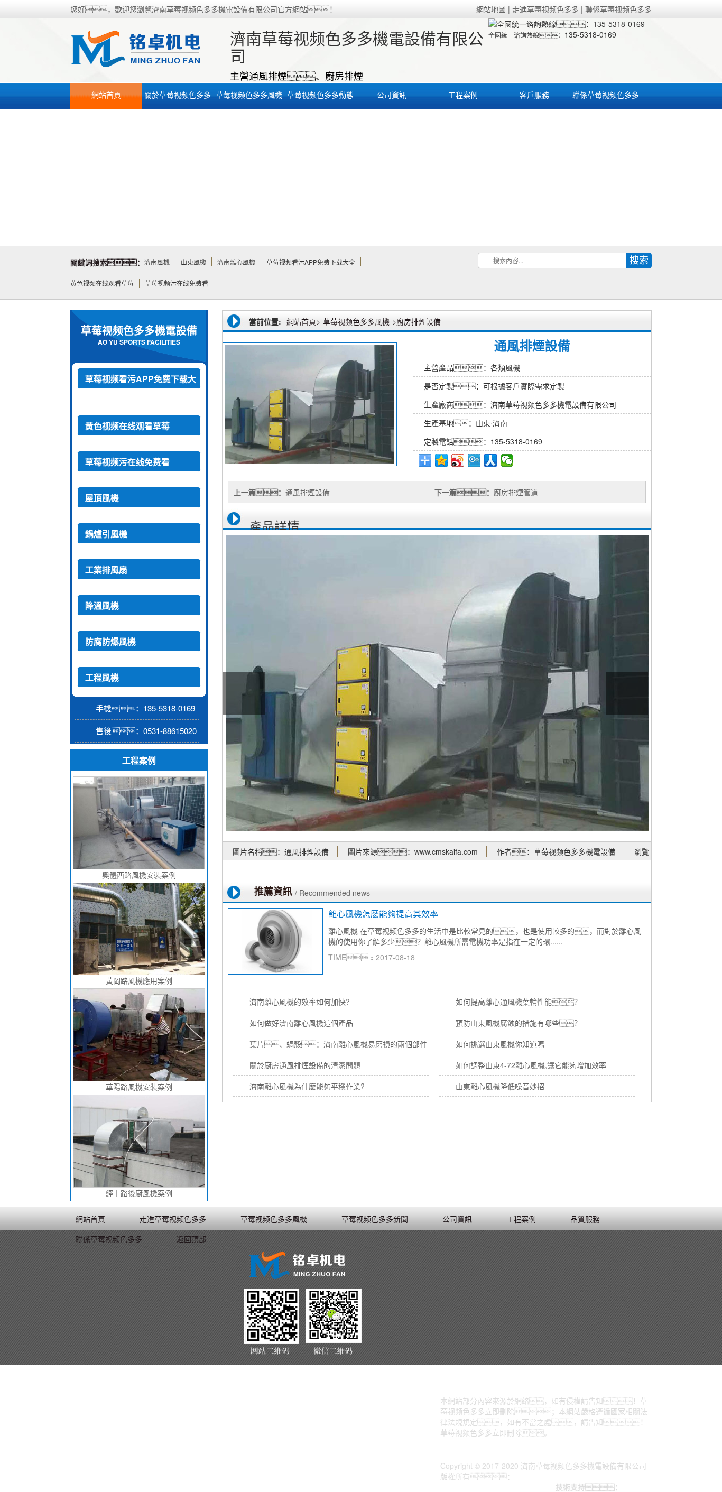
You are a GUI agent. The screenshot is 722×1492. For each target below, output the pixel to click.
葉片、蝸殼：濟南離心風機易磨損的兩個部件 (338, 1044)
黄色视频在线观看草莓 (127, 426)
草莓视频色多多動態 (320, 94)
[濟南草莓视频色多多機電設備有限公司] (142, 50)
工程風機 (102, 677)
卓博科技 (637, 1486)
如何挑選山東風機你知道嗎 (500, 1044)
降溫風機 (102, 605)
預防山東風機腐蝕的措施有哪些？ (518, 1022)
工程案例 (463, 94)
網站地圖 (491, 9)
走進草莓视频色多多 (545, 9)
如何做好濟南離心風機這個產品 (301, 1022)
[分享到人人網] (490, 460)
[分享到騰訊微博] (474, 460)
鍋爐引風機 (106, 533)
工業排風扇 (106, 569)
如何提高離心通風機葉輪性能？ (518, 1001)
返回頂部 (191, 1239)
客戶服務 (534, 94)
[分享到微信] (507, 460)
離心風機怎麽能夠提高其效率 (383, 913)
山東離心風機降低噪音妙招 (500, 1086)
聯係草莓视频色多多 (618, 9)
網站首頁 (106, 94)
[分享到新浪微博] (458, 460)
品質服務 (585, 1218)
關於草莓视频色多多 (177, 94)
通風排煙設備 (307, 492)
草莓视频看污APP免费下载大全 (140, 389)
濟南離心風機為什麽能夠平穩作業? (307, 1086)
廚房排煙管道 (516, 492)
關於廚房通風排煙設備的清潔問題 (304, 1065)
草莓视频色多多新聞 (374, 1218)
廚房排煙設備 (418, 321)
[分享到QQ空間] (441, 460)
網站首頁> (303, 321)
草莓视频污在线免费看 (127, 462)
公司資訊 (391, 94)
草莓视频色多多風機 (249, 94)
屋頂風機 (102, 498)
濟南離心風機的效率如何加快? (308, 1001)
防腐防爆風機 (110, 641)
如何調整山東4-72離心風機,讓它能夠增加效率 (531, 1065)
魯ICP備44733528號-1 (551, 1476)
